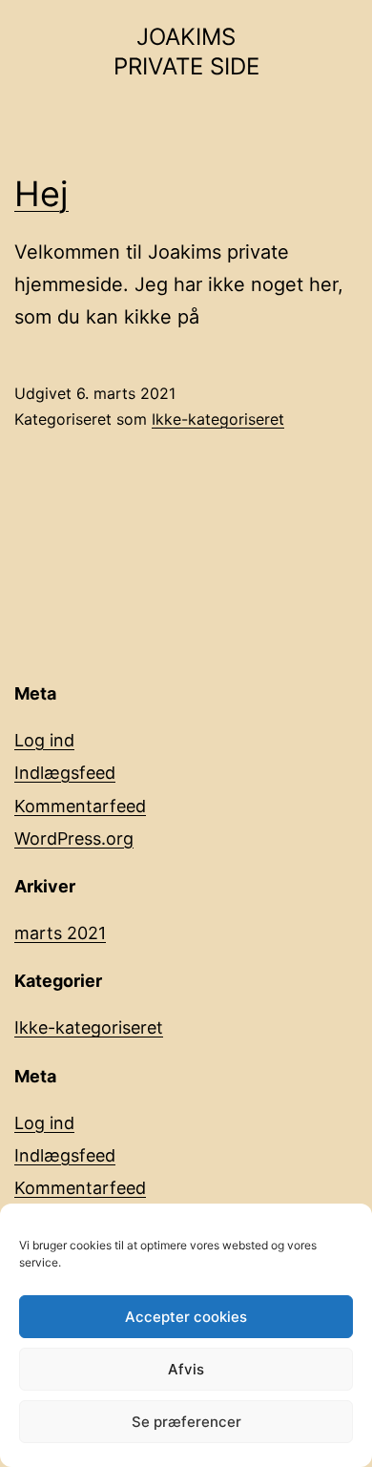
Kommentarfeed (80, 806)
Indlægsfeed (64, 773)
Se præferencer (186, 1422)
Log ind (44, 740)
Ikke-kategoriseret (218, 419)
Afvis (186, 1369)
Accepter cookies (186, 1317)
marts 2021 (60, 933)
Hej (41, 194)
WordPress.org (74, 838)
